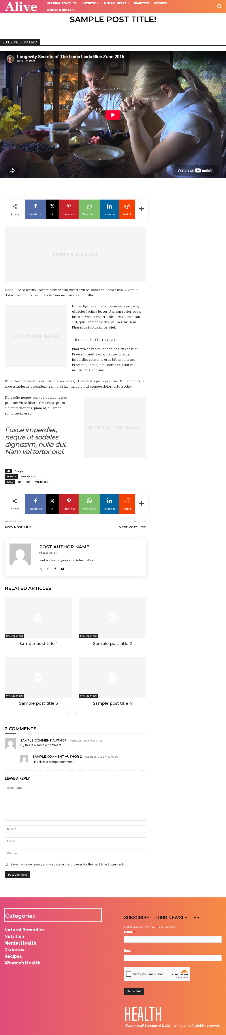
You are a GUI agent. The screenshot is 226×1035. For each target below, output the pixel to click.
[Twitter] (40, 567)
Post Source (28, 476)
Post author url (48, 552)
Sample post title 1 (38, 643)
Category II (112, 89)
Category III (132, 89)
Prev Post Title (18, 527)
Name (129, 932)
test (28, 481)
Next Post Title (132, 527)
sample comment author (43, 740)
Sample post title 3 (38, 703)
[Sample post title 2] (112, 618)
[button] (219, 6)
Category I (92, 89)
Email (129, 950)
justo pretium (107, 381)
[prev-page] (71, 713)
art (19, 481)
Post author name (64, 547)
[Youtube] (62, 567)
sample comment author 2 (57, 757)
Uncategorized (14, 635)
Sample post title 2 (112, 643)
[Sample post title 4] (112, 677)
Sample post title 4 (112, 703)
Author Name (79, 99)
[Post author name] (22, 557)
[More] (142, 209)
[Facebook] (55, 567)
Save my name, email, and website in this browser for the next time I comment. (67, 864)
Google (19, 471)
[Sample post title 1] (38, 618)
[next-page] (78, 713)
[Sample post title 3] (38, 677)
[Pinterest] (48, 567)
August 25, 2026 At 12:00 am (86, 741)
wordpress (41, 481)
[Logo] (22, 6)
